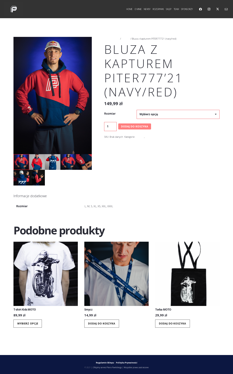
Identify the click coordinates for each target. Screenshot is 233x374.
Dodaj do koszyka (134, 126)
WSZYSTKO (151, 136)
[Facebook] (200, 9)
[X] (217, 9)
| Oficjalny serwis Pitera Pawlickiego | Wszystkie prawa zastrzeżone (120, 367)
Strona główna (112, 38)
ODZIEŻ (126, 38)
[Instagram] (209, 9)
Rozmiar (110, 113)
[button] (86, 42)
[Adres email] (226, 9)
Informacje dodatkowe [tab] (30, 196)
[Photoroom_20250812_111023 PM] (13, 9)
